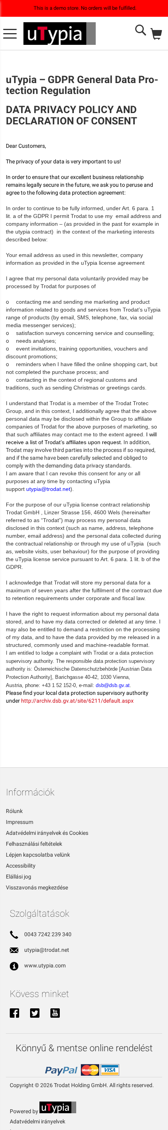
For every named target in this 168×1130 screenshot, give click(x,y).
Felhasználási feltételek (34, 844)
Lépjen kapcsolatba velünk (38, 855)
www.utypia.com (45, 965)
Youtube (55, 1013)
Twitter (34, 1013)
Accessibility (21, 866)
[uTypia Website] (57, 1111)
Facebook (14, 1013)
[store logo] (59, 33)
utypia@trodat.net (46, 950)
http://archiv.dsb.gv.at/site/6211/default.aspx (77, 701)
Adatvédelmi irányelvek (37, 1121)
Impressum (19, 822)
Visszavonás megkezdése (37, 887)
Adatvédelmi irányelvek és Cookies (47, 833)
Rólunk (14, 811)
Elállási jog (18, 876)
